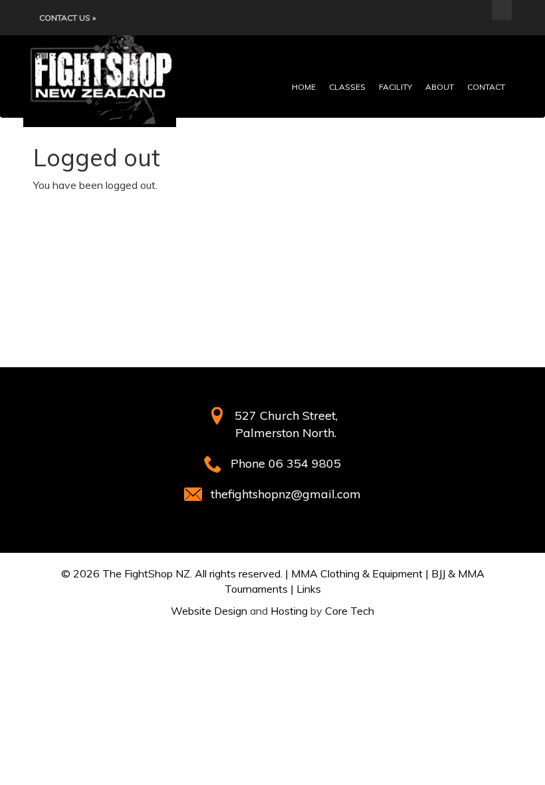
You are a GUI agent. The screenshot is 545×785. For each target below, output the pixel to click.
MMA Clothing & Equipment (357, 573)
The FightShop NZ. (147, 573)
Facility (395, 87)
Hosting (289, 610)
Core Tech (349, 610)
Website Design (209, 610)
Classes (347, 87)
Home (304, 87)
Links (308, 588)
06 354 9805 (305, 463)
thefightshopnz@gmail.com (286, 494)
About (439, 87)
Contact (486, 87)
